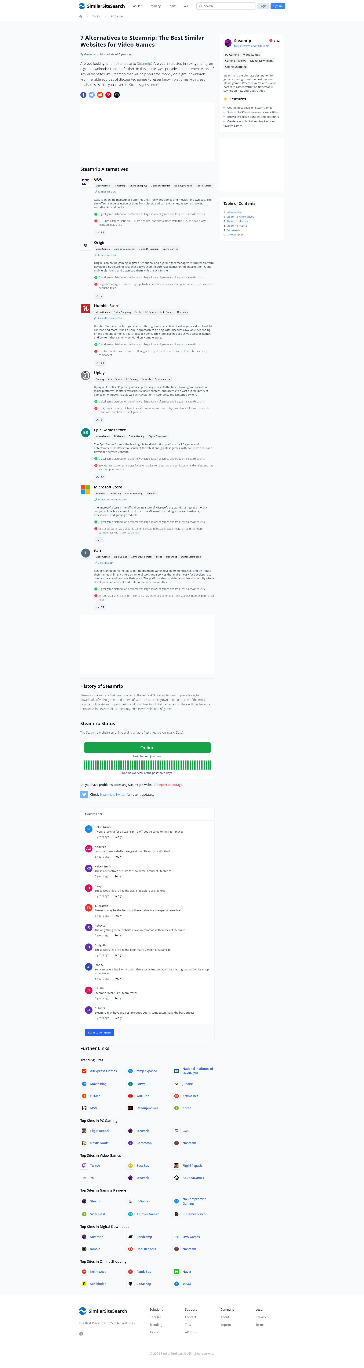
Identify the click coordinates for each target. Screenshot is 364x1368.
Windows (151, 493)
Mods (159, 556)
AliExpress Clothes (103, 1071)
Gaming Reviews (235, 60)
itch (97, 550)
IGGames (143, 1201)
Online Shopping (138, 185)
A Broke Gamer (147, 1214)
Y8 (92, 1178)
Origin (100, 242)
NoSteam (189, 1143)
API (186, 6)
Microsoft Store (108, 487)
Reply (118, 837)
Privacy (261, 1317)
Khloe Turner (103, 827)
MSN (93, 1108)
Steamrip (144, 63)
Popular (137, 6)
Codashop (143, 1284)
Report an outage (169, 785)
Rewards (146, 379)
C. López (100, 1008)
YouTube (142, 1096)
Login (263, 6)
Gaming (100, 379)
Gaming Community (124, 248)
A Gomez (100, 847)
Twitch (95, 1166)
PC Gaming (117, 16)
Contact (190, 1317)
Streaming (171, 556)
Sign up (278, 6)
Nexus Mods (99, 1143)
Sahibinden (98, 1284)
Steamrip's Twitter (113, 794)
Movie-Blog (98, 1084)
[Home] (81, 16)
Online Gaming (170, 248)
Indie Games (166, 312)
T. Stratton (101, 906)
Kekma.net (190, 1096)
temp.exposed (146, 1071)
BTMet (95, 1096)
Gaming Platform (183, 185)
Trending (155, 6)
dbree (187, 1108)
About (224, 1317)
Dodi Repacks (146, 1249)
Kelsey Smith (103, 866)
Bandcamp (144, 1237)
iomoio (95, 1249)
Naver (187, 1272)
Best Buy (142, 1166)
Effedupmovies (147, 1108)
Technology (115, 493)
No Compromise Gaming (194, 1201)
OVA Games (191, 1237)
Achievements (162, 379)
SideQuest (97, 1214)
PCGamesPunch (194, 1214)
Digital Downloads (158, 436)
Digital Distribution (160, 185)
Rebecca (100, 925)
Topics (172, 6)
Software (100, 493)
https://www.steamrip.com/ (251, 46)
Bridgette (101, 945)
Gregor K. (90, 54)
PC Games (150, 312)
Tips (188, 1325)
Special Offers (203, 185)
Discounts (182, 312)
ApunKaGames (193, 1178)
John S (99, 965)
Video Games (103, 185)
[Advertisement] (147, 131)
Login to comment (99, 1032)
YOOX (187, 1284)
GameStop (144, 1143)
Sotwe (140, 1084)
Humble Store (106, 305)
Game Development (141, 556)
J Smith (99, 988)
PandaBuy (143, 1272)
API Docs (191, 1332)
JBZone (188, 1084)
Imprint (225, 1325)
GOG (98, 179)
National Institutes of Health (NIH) (198, 1071)
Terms (260, 1325)
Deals (138, 312)
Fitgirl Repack (100, 1131)
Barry (98, 886)
